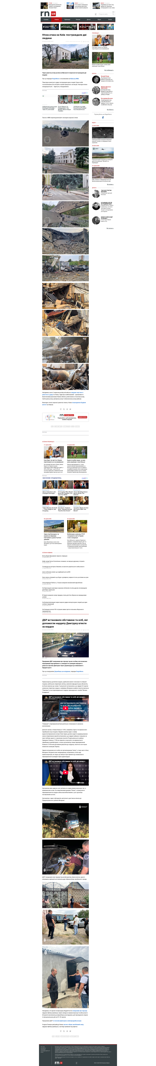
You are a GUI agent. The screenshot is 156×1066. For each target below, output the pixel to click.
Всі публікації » (109, 70)
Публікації (67, 19)
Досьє (89, 19)
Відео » (94, 122)
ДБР (53, 1036)
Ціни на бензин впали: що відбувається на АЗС (56, 572)
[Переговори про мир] (87, 29)
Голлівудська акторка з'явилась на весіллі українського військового (63, 566)
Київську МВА (74, 78)
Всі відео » (110, 184)
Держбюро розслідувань (62, 671)
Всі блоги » (110, 109)
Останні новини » (47, 552)
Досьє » (94, 187)
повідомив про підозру (80, 1011)
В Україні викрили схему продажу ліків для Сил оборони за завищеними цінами (64, 596)
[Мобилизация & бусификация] (69, 29)
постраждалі (66, 426)
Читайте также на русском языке (73, 41)
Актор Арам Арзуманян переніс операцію (54, 556)
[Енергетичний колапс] (50, 29)
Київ (52, 426)
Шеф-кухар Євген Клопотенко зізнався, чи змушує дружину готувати (63, 561)
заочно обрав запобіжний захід (73, 1024)
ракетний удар (58, 426)
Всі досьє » (110, 228)
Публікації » (95, 33)
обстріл (77, 426)
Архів (42, 1052)
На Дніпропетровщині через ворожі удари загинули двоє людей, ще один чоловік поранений (64, 603)
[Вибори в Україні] (105, 29)
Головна (46, 19)
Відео (99, 19)
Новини (57, 19)
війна (72, 426)
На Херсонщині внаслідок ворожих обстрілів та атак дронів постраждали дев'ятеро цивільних (64, 589)
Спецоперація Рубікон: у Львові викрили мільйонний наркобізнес (62, 582)
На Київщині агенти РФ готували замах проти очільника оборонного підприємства (63, 610)
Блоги (110, 19)
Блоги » (94, 73)
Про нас (43, 1046)
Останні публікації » (48, 441)
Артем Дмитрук (74, 1036)
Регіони (78, 19)
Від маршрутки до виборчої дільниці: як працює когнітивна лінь (107, 79)
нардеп (57, 1036)
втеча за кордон (65, 1036)
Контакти (43, 1048)
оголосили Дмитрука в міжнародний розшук (67, 1021)
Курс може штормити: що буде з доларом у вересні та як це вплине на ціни (65, 577)
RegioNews (55, 78)
